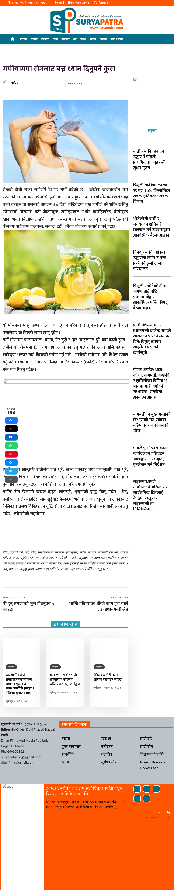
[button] (160, 39)
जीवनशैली (65, 38)
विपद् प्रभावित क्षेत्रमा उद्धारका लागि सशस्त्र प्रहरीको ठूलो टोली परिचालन (149, 260)
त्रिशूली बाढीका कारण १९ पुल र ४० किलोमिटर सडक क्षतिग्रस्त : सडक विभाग (151, 193)
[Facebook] (137, 789)
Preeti (59, 3)
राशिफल (103, 38)
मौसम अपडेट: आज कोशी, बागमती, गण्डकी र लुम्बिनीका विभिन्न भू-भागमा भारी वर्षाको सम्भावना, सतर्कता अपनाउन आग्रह (151, 383)
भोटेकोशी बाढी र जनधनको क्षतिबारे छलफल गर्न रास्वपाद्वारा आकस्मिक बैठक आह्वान (151, 227)
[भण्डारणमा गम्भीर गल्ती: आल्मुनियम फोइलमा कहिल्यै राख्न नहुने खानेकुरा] (65, 649)
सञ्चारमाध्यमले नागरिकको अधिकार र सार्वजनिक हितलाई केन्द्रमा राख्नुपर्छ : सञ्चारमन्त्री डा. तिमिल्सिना (150, 495)
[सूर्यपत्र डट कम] (87, 20)
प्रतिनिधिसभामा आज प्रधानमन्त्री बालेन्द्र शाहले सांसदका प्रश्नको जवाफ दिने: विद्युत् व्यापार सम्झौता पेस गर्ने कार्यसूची (152, 339)
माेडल (55, 38)
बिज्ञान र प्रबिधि (117, 38)
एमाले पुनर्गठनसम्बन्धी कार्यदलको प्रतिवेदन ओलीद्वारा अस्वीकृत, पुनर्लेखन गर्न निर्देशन (150, 456)
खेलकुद (93, 38)
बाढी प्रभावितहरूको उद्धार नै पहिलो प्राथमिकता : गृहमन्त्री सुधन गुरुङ (149, 160)
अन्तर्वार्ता (33, 38)
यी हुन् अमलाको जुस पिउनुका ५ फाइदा (28, 606)
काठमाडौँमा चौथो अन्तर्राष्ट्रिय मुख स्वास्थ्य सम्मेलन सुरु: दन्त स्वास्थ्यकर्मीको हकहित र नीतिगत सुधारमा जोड (20, 684)
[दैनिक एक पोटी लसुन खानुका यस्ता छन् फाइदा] (109, 649)
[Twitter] (137, 798)
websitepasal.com (158, 817)
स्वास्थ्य (83, 38)
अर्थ (74, 38)
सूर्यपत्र (14, 83)
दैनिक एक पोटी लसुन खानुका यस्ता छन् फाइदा (108, 677)
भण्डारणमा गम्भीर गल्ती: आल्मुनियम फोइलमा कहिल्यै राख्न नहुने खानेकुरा (65, 680)
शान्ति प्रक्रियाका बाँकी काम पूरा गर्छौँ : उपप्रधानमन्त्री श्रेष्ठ (98, 606)
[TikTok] (156, 789)
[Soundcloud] (146, 789)
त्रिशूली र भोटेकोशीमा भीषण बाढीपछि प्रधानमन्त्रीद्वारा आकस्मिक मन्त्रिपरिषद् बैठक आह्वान (150, 297)
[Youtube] (146, 798)
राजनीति (23, 38)
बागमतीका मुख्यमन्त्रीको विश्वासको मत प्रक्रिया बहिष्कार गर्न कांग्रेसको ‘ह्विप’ (152, 423)
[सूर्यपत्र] (6, 83)
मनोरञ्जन (45, 38)
